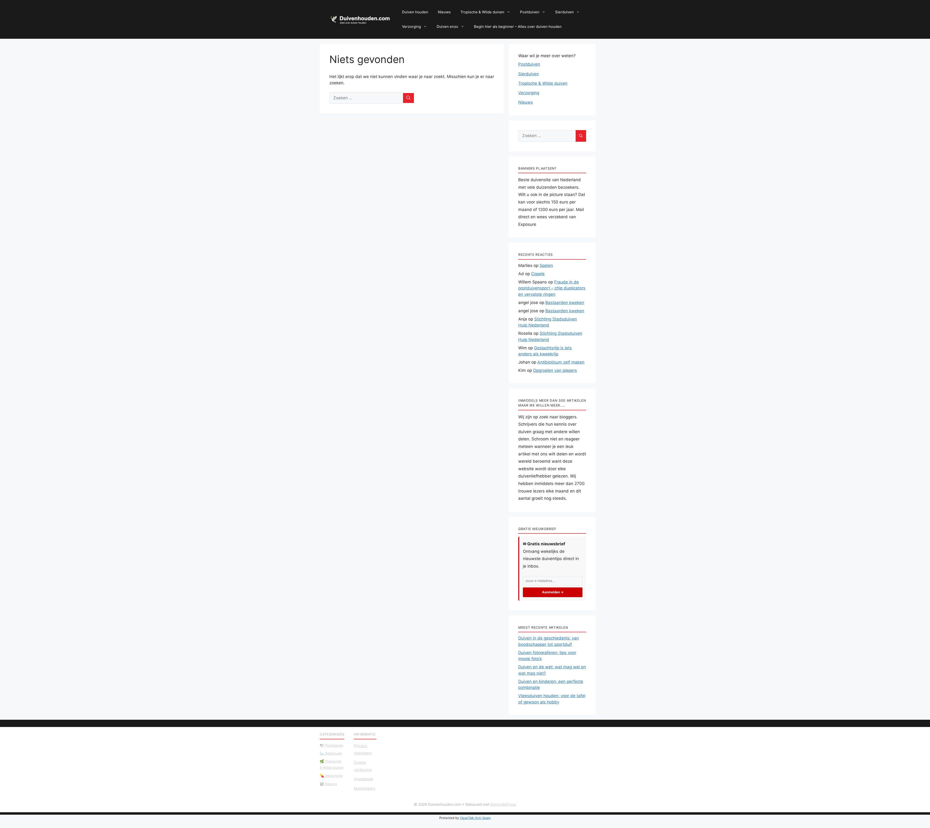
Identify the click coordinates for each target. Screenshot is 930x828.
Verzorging (411, 26)
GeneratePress (503, 804)
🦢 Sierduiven (331, 753)
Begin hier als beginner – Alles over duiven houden (518, 26)
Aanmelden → (553, 592)
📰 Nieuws (328, 784)
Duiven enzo (447, 26)
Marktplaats (364, 788)
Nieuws (444, 12)
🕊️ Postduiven (331, 745)
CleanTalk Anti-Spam (475, 818)
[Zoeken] (408, 98)
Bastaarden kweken (564, 302)
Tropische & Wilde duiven (482, 12)
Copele (538, 273)
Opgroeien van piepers (555, 370)
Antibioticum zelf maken (560, 362)
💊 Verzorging (331, 775)
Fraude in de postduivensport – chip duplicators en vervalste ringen (551, 288)
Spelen (546, 265)
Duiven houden (415, 12)
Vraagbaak (363, 779)
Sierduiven (564, 12)
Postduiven (529, 12)
